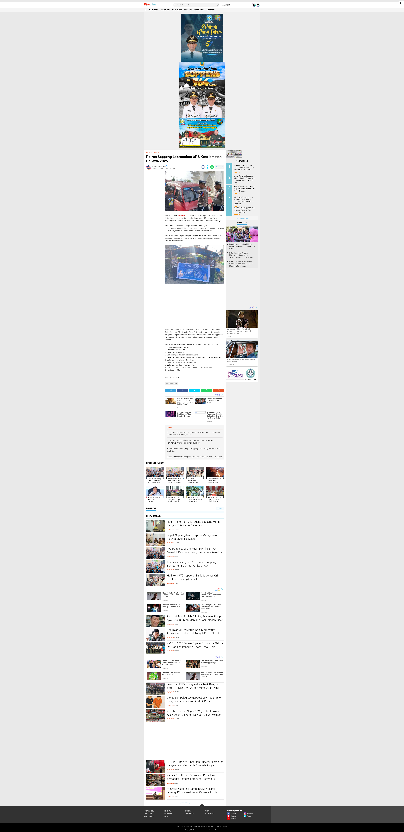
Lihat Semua (185, 802)
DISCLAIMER (210, 826)
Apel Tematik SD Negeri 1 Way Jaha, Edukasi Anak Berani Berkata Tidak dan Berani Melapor (194, 713)
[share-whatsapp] (212, 167)
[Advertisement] (154, 202)
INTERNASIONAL (199, 10)
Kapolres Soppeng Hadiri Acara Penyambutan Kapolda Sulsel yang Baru (242, 246)
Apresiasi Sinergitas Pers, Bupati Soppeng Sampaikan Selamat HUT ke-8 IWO (191, 564)
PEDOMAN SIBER (199, 826)
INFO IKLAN (181, 826)
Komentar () (219, 167)
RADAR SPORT (211, 10)
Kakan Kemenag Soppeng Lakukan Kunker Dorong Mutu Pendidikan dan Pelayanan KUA (245, 179)
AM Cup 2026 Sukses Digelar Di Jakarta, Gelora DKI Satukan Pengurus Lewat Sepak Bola (195, 645)
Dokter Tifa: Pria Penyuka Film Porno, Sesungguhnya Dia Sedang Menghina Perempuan (241, 264)
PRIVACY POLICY (221, 826)
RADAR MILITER (177, 10)
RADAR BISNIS (165, 10)
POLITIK (207, 811)
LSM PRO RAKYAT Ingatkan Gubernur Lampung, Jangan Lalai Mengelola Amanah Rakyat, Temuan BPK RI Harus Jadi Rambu (195, 765)
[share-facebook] (203, 167)
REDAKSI (189, 826)
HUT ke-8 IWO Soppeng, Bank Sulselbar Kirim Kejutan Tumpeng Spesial (193, 577)
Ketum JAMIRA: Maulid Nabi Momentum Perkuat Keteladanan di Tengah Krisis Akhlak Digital (193, 633)
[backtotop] (202, 806)
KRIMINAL (167, 811)
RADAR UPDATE (153, 10)
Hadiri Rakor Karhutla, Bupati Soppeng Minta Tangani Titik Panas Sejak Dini (193, 523)
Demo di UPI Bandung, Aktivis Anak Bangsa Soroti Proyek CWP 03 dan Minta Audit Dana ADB (193, 688)
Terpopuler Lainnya (242, 218)
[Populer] (258, 5)
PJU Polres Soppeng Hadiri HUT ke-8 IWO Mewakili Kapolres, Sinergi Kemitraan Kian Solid (195, 550)
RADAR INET (188, 10)
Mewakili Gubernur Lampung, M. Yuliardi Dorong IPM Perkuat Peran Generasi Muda (192, 790)
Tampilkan (219, 508)
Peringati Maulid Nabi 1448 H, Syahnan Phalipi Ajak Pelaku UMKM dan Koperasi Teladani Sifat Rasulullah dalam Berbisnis (195, 620)
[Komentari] (218, 390)
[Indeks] (254, 5)
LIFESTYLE (188, 811)
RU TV (166, 816)
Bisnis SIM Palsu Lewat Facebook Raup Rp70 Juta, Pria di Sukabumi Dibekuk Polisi (194, 699)
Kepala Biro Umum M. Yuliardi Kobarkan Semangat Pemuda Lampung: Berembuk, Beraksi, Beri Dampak (191, 779)
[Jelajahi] (401, 3)
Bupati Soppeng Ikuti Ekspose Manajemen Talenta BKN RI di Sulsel (192, 537)
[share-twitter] (207, 167)
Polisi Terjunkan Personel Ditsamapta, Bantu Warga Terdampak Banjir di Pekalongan (241, 255)
